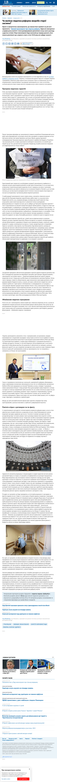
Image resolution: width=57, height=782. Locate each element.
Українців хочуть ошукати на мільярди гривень (16, 610)
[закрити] (29, 769)
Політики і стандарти (37, 738)
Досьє (34, 2)
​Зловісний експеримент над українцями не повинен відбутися (21, 614)
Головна (4, 18)
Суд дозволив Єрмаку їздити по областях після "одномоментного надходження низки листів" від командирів (45, 14)
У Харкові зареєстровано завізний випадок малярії (17, 733)
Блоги (27, 2)
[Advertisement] (28, 122)
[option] (15, 12)
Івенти (21, 738)
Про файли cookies (6, 779)
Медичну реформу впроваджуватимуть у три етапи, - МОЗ (18, 728)
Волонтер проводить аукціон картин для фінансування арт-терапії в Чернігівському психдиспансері (24, 717)
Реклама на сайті (13, 738)
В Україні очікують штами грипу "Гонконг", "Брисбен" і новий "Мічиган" (22, 711)
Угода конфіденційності (8, 740)
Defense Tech (6, 6)
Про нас (4, 738)
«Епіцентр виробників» (43, 6)
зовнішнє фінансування (21, 624)
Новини (19, 2)
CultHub (54, 6)
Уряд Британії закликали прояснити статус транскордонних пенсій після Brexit (25, 605)
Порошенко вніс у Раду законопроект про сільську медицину (20, 682)
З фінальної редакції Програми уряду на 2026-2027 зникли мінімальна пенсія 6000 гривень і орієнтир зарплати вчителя (19, 15)
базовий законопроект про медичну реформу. (25, 29)
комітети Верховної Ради (39, 624)
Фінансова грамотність (29, 6)
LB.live (30, 8)
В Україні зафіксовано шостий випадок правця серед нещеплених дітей (23, 723)
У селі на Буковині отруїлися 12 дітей (13, 705)
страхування (7, 624)
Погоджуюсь (23, 779)
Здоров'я (10, 18)
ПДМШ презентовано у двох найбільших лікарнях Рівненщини (22, 700)
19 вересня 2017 (16, 18)
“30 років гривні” (16, 6)
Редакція (27, 738)
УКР (50, 2)
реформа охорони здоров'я (12, 627)
